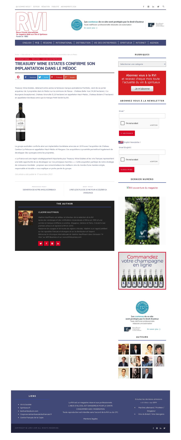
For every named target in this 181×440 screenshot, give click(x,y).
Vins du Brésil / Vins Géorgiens (151, 414)
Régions (36, 59)
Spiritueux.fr (25, 407)
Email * (122, 111)
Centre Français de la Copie (31, 417)
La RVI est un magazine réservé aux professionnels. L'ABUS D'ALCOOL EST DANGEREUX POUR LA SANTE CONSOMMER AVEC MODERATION (91, 405)
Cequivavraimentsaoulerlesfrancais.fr (36, 414)
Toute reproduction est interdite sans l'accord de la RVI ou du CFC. (90, 412)
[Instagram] (148, 6)
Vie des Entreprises (51, 59)
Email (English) (125, 147)
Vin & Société (25, 404)
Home (17, 54)
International (25, 54)
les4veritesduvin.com (29, 411)
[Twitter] (158, 6)
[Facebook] (143, 6)
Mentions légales (90, 419)
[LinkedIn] (153, 6)
